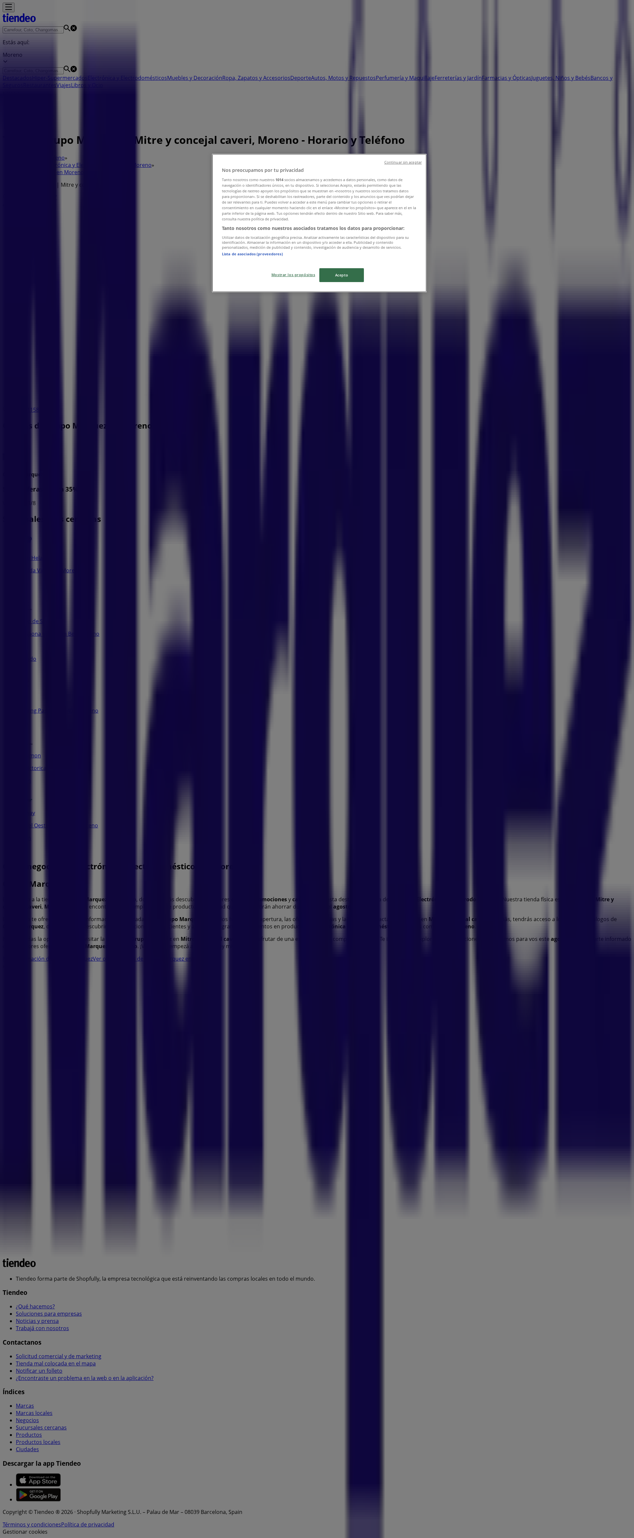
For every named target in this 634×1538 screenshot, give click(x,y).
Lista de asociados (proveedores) (252, 253)
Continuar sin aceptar (403, 162)
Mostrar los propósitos (293, 274)
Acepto (341, 274)
